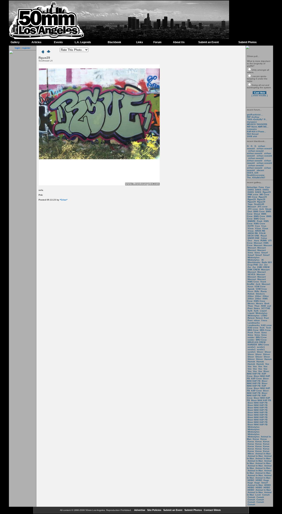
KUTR (251, 226)
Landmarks (254, 323)
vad (269, 306)
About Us (179, 42)
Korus (256, 439)
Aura (256, 240)
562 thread (252, 134)
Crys (257, 226)
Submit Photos (247, 42)
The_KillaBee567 (256, 177)
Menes (251, 303)
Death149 (259, 204)
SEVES (252, 274)
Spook (251, 289)
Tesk (262, 327)
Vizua (251, 228)
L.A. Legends (83, 42)
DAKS (251, 189)
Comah (266, 495)
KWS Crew (259, 223)
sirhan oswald (264, 148)
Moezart (252, 206)
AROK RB (260, 231)
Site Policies (154, 510)
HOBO (251, 480)
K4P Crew (256, 378)
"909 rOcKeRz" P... (257, 119)
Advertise (139, 510)
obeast (260, 170)
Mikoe (251, 453)
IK (262, 260)
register (26, 48)
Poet (250, 308)
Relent (251, 318)
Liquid (263, 311)
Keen (250, 286)
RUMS (263, 240)
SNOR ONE (254, 238)
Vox (267, 364)
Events (58, 42)
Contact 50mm (212, 510)
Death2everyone (256, 175)
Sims (250, 252)
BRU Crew (261, 337)
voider (251, 337)
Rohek (251, 294)
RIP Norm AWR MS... (258, 126)
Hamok (268, 359)
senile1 (252, 347)
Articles (36, 42)
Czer (267, 187)
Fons (261, 187)
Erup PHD (253, 264)
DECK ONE (254, 235)
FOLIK (262, 233)
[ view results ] (259, 95)
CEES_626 (252, 172)
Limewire (252, 129)
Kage (266, 480)
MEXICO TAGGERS (257, 124)
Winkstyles (254, 257)
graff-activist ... (255, 114)
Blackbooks (254, 262)
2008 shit (252, 136)
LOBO (264, 315)
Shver (260, 352)
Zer (261, 264)
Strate (268, 209)
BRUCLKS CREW (256, 342)
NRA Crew (253, 330)
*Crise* (63, 200)
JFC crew (262, 206)
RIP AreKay (253, 117)
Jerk (262, 209)
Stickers (260, 294)
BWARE (252, 221)
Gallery (15, 42)
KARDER (252, 344)
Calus (264, 238)
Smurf (264, 252)
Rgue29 (267, 192)
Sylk (250, 311)
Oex (250, 240)
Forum (157, 42)
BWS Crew (259, 211)
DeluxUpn (252, 187)
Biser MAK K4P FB (258, 372)
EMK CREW (263, 267)
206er (251, 296)
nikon (257, 320)
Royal (264, 235)
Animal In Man (263, 453)
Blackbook (114, 42)
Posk (259, 221)
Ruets (264, 291)
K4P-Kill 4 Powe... (256, 131)
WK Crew (264, 194)
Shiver (266, 354)
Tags (250, 204)
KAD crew (266, 325)
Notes (257, 308)
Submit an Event (208, 42)
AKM (263, 306)
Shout (257, 214)
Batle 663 (267, 262)
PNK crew (253, 194)
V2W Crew (259, 286)
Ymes (264, 320)
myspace (252, 122)
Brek (266, 303)
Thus (250, 306)
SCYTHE (265, 308)
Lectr (258, 495)
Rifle (256, 291)
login (17, 48)
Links (139, 42)
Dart (250, 211)
